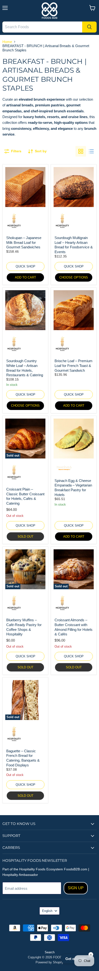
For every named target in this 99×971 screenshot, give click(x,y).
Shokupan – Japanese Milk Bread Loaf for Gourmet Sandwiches (23, 242)
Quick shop (25, 266)
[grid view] (80, 151)
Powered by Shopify (49, 962)
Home (7, 42)
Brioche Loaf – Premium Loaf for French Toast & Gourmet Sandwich (74, 365)
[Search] (89, 27)
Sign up (76, 888)
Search (50, 952)
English (47, 911)
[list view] (91, 151)
